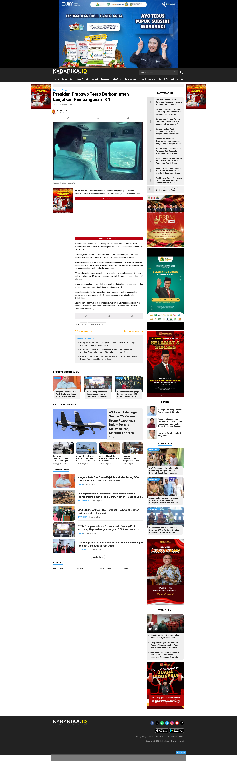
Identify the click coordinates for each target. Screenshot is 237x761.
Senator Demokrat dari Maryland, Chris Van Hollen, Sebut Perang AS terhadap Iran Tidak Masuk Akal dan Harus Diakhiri (86, 461)
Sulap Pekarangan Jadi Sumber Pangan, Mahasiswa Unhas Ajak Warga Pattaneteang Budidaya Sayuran (164, 646)
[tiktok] (182, 723)
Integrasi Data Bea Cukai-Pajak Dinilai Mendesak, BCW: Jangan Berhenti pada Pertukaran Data (108, 343)
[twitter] (157, 723)
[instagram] (172, 723)
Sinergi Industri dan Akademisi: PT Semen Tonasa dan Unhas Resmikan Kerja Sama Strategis (165, 654)
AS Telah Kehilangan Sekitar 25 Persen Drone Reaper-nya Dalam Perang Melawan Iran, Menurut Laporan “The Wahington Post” (125, 424)
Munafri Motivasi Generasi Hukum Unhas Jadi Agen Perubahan (165, 636)
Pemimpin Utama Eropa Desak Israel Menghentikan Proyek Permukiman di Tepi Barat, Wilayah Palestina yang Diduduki (110, 497)
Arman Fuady (62, 110)
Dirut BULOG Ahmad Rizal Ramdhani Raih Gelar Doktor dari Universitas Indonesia (108, 511)
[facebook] (152, 723)
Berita (64, 90)
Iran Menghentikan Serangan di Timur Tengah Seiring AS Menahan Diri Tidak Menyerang (61, 460)
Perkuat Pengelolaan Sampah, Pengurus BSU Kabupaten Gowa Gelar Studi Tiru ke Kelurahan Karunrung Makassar (169, 153)
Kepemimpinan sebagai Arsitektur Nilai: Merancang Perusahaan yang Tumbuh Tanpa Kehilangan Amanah (170, 422)
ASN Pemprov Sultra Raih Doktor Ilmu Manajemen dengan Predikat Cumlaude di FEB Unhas (110, 544)
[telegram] (167, 723)
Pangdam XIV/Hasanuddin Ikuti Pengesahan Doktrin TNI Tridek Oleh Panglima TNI (132, 460)
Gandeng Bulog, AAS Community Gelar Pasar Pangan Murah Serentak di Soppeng (167, 132)
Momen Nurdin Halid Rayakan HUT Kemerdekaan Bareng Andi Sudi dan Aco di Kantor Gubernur (168, 172)
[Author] (54, 111)
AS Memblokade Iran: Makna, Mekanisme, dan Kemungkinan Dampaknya (109, 459)
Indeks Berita (98, 557)
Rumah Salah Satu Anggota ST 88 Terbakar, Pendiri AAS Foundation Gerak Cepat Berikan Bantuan (169, 162)
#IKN (84, 324)
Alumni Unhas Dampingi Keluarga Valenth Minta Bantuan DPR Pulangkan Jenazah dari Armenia (163, 500)
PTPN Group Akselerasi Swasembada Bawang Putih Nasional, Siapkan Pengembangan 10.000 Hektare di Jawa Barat (107, 350)
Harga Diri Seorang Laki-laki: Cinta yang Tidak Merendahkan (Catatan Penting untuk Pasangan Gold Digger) (169, 113)
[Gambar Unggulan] (98, 151)
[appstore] (161, 732)
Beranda (56, 90)
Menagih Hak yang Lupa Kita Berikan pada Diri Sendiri (168, 189)
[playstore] (176, 732)
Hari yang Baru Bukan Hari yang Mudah (169, 434)
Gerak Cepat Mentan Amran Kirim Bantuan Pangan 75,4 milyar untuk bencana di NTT (168, 121)
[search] (175, 72)
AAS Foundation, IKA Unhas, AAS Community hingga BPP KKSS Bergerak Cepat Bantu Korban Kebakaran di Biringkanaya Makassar (165, 472)
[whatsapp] (162, 723)
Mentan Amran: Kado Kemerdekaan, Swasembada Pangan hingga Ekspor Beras (168, 141)
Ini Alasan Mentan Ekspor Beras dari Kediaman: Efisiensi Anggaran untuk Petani (169, 101)
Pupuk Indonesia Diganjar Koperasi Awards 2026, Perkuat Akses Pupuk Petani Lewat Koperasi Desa (108, 357)
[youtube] (177, 723)
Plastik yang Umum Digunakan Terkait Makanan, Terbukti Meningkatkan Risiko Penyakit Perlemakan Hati (169, 181)
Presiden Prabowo (97, 324)
